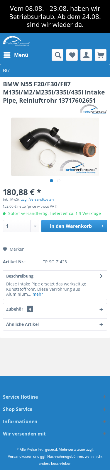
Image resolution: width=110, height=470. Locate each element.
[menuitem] (15, 55)
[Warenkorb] (100, 55)
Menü (21, 54)
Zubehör (18, 309)
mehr (37, 294)
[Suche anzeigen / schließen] (57, 55)
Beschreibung (19, 276)
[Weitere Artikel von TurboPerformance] (93, 109)
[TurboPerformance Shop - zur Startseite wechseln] (16, 41)
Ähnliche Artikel (22, 324)
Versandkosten (20, 456)
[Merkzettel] (72, 55)
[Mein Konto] (86, 55)
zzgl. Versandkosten (37, 199)
